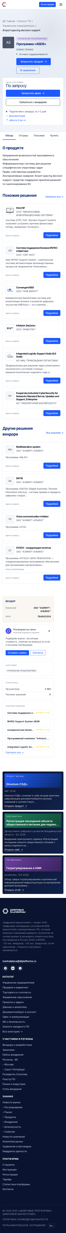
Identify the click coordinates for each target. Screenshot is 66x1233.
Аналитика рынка (13, 1141)
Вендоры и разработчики (17, 1044)
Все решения (54, 432)
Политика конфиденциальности (25, 1219)
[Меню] (61, 4)
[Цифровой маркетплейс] (33, 911)
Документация (17, 115)
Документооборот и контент (19, 1011)
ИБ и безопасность (14, 1021)
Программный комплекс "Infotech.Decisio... (28, 738)
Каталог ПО (24, 21)
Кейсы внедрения (13, 1054)
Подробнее (52, 235)
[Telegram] (5, 968)
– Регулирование (12, 1107)
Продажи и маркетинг (16, 987)
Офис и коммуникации (16, 1016)
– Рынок (7, 1112)
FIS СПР (20, 208)
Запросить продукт (33, 61)
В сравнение (28, 70)
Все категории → (13, 1031)
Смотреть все (54, 196)
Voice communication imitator (32, 516)
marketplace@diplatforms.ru (19, 961)
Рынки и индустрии (14, 1084)
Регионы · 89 (10, 1059)
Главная (10, 21)
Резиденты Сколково (15, 1074)
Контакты (38, 652)
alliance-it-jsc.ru (17, 120)
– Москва (8, 1064)
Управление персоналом (17, 997)
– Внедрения (10, 1121)
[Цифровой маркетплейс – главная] (4, 4)
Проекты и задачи (13, 1002)
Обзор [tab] (9, 135)
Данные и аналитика (15, 1007)
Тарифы (7, 1179)
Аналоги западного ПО (16, 1026)
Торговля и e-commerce (17, 992)
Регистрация (47, 4)
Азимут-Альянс (24, 49)
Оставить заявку (17, 652)
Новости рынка (11, 1102)
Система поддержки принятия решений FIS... (21, 712)
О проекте (9, 1164)
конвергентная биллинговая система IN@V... (21, 730)
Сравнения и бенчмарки (17, 1146)
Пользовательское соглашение (24, 1225)
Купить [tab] (54, 135)
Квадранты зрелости (15, 1151)
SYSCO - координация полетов (33, 547)
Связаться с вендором (33, 102)
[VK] (13, 968)
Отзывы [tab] (23, 135)
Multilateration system (28, 446)
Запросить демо (33, 93)
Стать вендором (12, 1089)
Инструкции (10, 1169)
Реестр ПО (9, 1079)
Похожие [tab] (39, 135)
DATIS (19, 478)
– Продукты (9, 1117)
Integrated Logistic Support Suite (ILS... (21, 747)
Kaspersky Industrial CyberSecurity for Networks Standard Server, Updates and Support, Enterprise (37, 396)
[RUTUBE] (20, 968)
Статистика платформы (16, 1184)
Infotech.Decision (25, 325)
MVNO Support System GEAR (23, 721)
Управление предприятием (18, 25)
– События (9, 1131)
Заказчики (9, 1049)
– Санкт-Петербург (14, 1069)
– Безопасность (12, 1126)
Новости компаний (14, 1136)
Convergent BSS (25, 287)
